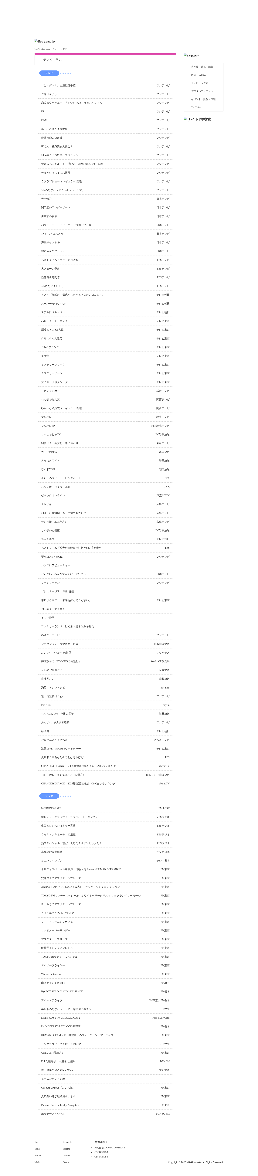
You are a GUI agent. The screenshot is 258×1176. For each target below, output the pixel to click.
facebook (206, 9)
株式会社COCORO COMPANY (109, 1147)
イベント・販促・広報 (203, 99)
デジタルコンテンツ (202, 91)
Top (86, 13)
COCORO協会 (101, 1152)
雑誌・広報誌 (198, 74)
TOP (37, 49)
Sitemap (66, 1162)
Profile (94, 30)
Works (123, 30)
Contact (209, 30)
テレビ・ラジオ (199, 83)
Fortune (180, 30)
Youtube (217, 9)
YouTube (196, 107)
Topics (65, 30)
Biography (151, 30)
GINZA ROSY (101, 1156)
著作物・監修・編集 (202, 66)
